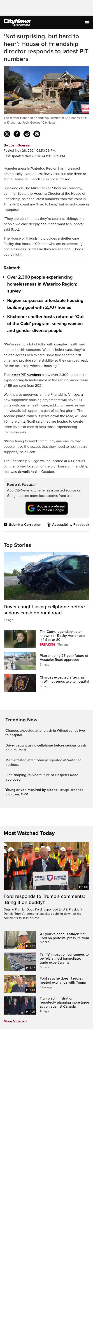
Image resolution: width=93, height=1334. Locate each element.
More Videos (14, 1021)
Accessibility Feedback (70, 524)
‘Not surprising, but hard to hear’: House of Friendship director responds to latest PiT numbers (46, 48)
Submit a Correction (25, 524)
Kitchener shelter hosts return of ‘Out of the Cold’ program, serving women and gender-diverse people (45, 323)
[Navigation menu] (87, 22)
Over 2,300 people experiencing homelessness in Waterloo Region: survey (42, 284)
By (17, 145)
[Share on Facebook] (17, 134)
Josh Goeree (19, 145)
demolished (27, 471)
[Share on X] (7, 134)
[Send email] (36, 134)
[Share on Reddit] (26, 134)
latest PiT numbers (25, 375)
